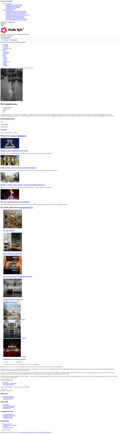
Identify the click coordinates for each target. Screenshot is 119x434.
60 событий (24, 338)
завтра (11, 42)
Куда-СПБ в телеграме (8, 384)
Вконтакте (5, 382)
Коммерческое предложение (10, 425)
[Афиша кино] (12, 356)
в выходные (16, 42)
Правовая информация (8, 407)
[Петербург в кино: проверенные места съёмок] (10, 148)
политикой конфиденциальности (44, 432)
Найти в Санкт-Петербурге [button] (6, 1)
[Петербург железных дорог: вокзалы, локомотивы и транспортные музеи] (10, 182)
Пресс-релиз (6, 404)
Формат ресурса (7, 408)
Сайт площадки (4, 126)
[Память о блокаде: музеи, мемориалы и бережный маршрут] (10, 165)
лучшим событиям (5, 38)
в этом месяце (22, 42)
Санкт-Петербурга (25, 34)
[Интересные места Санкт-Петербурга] (12, 319)
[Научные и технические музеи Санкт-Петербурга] (10, 199)
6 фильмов (23, 356)
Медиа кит (5, 426)
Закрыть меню (12, 22)
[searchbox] (59, 25)
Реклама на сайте (7, 423)
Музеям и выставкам (8, 416)
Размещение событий (8, 414)
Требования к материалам (9, 415)
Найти (2, 24)
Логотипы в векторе (8, 427)
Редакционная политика (9, 406)
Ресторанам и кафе (7, 418)
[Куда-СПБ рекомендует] (12, 338)
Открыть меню (4, 22)
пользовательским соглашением (27, 432)
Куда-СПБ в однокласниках (9, 383)
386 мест (23, 319)
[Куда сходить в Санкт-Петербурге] (16, 33)
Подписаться (19, 362)
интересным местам (6, 36)
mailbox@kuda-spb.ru (8, 398)
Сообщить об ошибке (8, 396)
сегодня (8, 42)
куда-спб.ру (3, 390)
